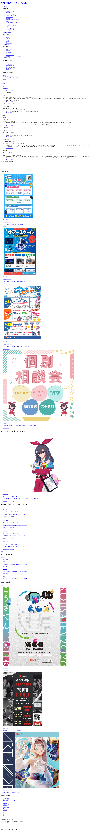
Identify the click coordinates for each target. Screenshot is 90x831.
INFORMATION (7, 57)
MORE (2, 551)
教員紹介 (8, 41)
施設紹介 (8, 37)
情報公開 (8, 69)
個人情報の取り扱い (10, 67)
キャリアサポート (10, 40)
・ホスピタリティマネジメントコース (15, 25)
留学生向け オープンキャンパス (13, 56)
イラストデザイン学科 (11, 15)
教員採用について (10, 65)
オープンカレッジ (10, 55)
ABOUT (5, 6)
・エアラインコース (10, 29)
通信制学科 (8, 18)
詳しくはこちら (9, 101)
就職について (9, 43)
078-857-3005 (6, 75)
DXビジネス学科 (10, 14)
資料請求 (8, 50)
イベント (8, 53)
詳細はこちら (6, 226)
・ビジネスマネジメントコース (13, 24)
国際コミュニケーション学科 (13, 19)
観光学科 (8, 21)
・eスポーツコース (10, 26)
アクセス (8, 63)
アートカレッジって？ (11, 11)
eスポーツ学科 (9, 17)
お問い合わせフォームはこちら (10, 77)
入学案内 (8, 38)
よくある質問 (9, 64)
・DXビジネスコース (11, 30)
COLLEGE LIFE (7, 32)
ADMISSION (6, 44)
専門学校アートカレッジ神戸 (14, 3)
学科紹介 (8, 12)
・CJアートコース (10, 28)
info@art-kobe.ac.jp (7, 76)
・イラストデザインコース (12, 22)
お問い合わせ (9, 49)
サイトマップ (9, 68)
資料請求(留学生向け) (11, 52)
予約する (12, 501)
